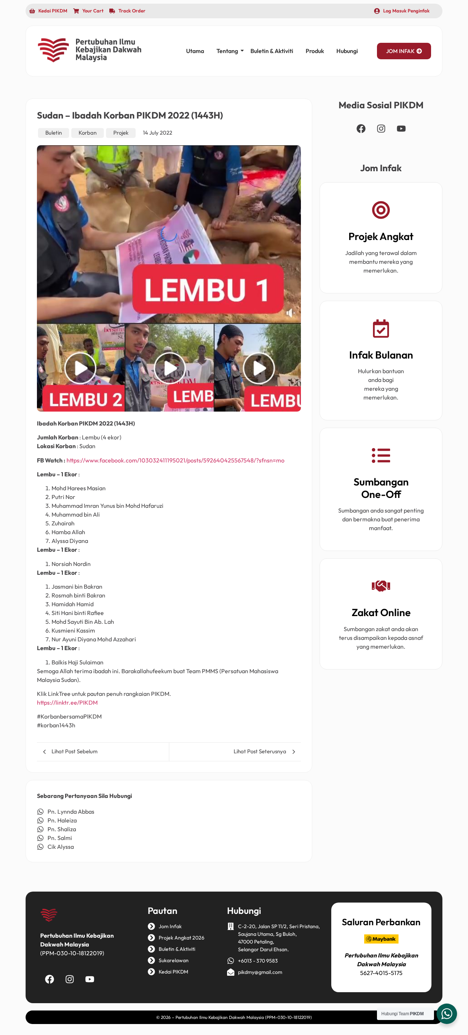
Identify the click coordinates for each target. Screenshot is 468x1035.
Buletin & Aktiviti (271, 51)
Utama (195, 51)
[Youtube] (401, 128)
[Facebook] (361, 128)
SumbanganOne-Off (381, 487)
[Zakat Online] (381, 587)
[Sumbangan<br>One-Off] (381, 456)
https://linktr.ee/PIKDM (67, 702)
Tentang (227, 51)
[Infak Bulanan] (381, 329)
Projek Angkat (381, 236)
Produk (315, 51)
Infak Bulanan (381, 354)
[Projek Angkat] (381, 211)
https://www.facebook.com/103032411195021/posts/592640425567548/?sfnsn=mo (175, 460)
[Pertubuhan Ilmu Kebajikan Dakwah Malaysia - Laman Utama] (89, 50)
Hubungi (347, 51)
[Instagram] (381, 128)
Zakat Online (381, 612)
